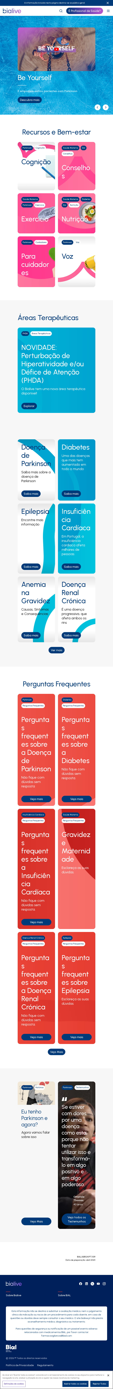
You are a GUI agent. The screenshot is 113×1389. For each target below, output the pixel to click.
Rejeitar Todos (99, 1384)
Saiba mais (31, 493)
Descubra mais (29, 100)
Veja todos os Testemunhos (77, 1219)
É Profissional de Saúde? (85, 11)
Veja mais (36, 799)
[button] (97, 107)
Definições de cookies (14, 1384)
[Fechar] (108, 1375)
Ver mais (56, 650)
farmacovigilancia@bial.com (56, 1335)
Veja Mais (56, 1052)
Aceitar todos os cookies (75, 1384)
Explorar (29, 406)
